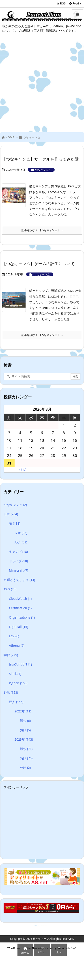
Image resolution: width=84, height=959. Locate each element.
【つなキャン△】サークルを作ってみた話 (40, 159)
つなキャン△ (43, 170)
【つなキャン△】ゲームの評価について (38, 263)
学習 (11, 655)
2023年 (24, 739)
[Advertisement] (42, 83)
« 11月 (23, 469)
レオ (21, 533)
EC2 (14, 636)
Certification (20, 608)
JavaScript (20, 664)
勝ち (25, 720)
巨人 (16, 702)
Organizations (22, 617)
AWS (10, 589)
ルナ (21, 542)
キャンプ (18, 551)
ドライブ (18, 561)
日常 (11, 514)
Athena (16, 645)
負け (25, 730)
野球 (11, 692)
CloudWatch (20, 598)
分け (25, 767)
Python (18, 683)
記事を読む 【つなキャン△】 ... (42, 230)
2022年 (23, 711)
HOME (9, 137)
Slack (15, 674)
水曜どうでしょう (19, 580)
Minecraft (18, 570)
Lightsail (18, 627)
